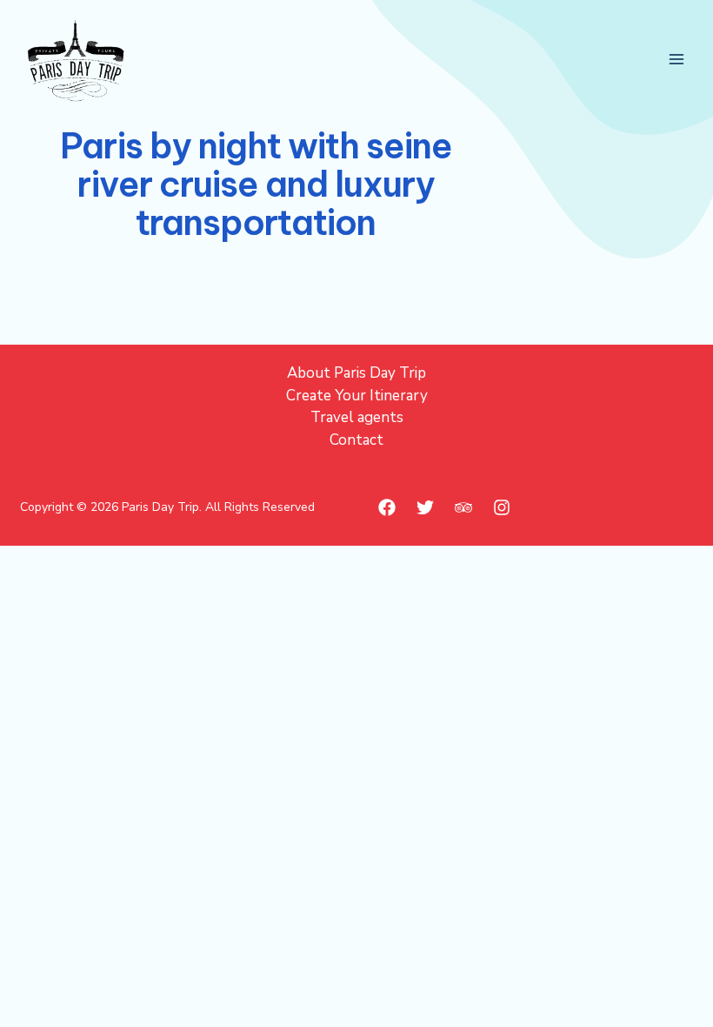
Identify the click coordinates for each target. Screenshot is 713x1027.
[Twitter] (425, 507)
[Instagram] (501, 507)
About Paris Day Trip (356, 373)
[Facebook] (387, 507)
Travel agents (356, 417)
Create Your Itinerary (357, 396)
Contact (356, 440)
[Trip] (463, 507)
